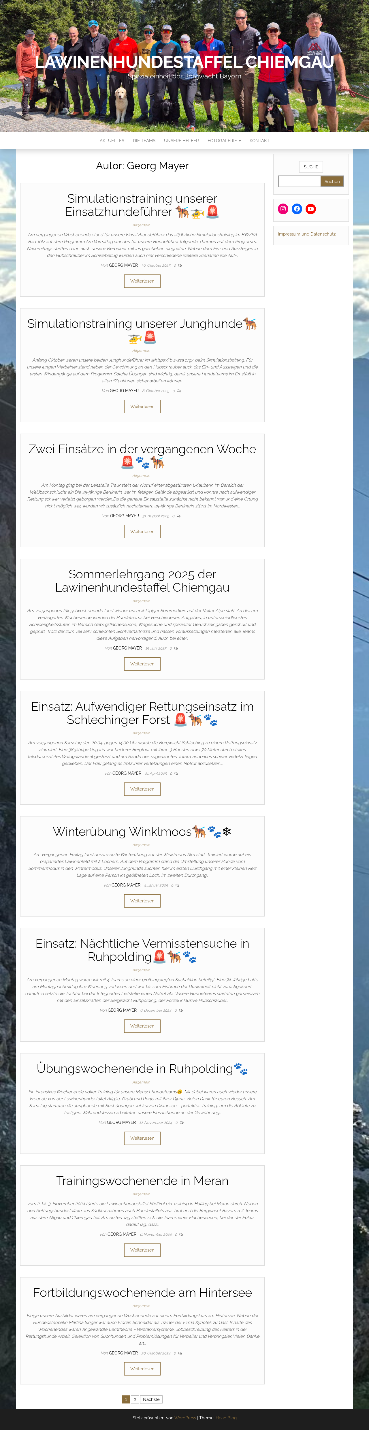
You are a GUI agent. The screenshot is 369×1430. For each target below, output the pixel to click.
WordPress (185, 1417)
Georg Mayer (124, 265)
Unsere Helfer (181, 140)
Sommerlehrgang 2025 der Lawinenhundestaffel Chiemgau (142, 580)
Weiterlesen (142, 281)
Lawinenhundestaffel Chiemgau (184, 62)
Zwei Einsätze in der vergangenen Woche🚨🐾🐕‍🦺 (142, 455)
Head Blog (226, 1417)
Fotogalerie (223, 140)
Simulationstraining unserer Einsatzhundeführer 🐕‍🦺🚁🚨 (142, 205)
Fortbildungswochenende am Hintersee (142, 1293)
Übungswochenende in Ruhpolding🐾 (142, 1069)
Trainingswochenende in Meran (142, 1181)
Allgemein (141, 225)
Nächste (151, 1399)
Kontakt (260, 140)
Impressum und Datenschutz (307, 234)
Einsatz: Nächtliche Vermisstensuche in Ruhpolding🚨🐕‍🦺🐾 (142, 950)
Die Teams (144, 140)
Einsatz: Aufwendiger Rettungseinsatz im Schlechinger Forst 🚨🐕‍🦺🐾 (142, 713)
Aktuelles (112, 140)
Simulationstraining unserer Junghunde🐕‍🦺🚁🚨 (142, 330)
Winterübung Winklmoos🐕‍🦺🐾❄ (142, 832)
